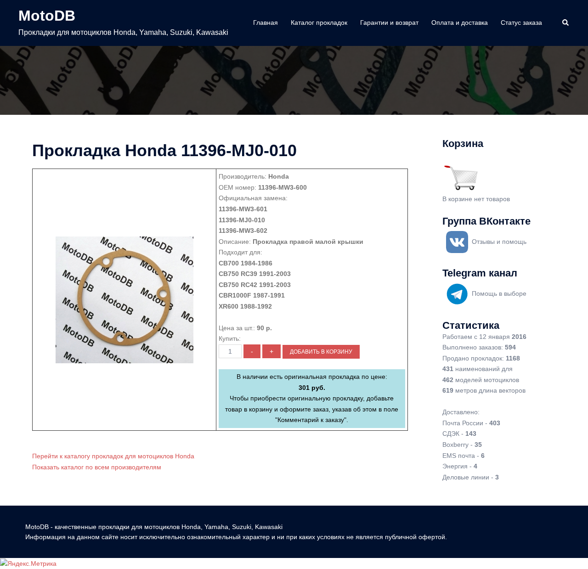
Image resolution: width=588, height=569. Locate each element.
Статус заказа (521, 22)
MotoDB (46, 15)
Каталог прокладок (319, 22)
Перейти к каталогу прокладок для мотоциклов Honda (113, 456)
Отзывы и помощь (499, 241)
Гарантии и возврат (389, 22)
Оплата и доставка (459, 22)
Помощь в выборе (499, 293)
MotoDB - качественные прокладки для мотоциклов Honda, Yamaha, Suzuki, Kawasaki (154, 526)
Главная (265, 22)
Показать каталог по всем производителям (96, 467)
